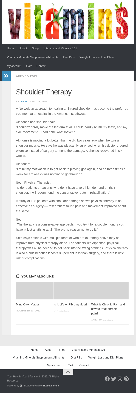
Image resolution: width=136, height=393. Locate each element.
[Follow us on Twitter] (113, 378)
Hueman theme (51, 385)
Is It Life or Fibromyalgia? (70, 304)
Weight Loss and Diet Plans (97, 57)
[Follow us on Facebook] (107, 378)
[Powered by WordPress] (21, 386)
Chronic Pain (26, 75)
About (23, 48)
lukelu (24, 101)
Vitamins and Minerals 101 (60, 48)
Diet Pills (69, 57)
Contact (41, 66)
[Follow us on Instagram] (120, 378)
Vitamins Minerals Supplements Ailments (32, 57)
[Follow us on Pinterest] (126, 378)
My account (14, 66)
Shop (35, 48)
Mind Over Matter (27, 304)
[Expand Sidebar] (6, 76)
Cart (29, 66)
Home (11, 48)
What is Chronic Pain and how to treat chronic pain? (108, 309)
